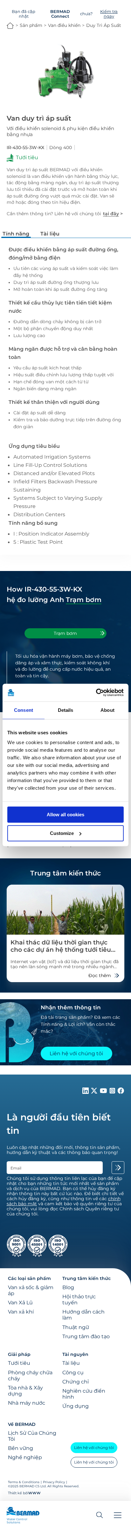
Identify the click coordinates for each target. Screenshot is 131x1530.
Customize (62, 833)
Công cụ (73, 1373)
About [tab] (107, 710)
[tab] (65, 633)
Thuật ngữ (75, 1327)
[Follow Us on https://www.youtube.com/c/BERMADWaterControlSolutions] (104, 1092)
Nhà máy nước (26, 1403)
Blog (68, 1287)
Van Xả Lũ (20, 1303)
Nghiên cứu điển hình (83, 1394)
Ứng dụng (75, 1406)
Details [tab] (65, 710)
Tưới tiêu (19, 1363)
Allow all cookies (65, 814)
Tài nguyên (75, 1354)
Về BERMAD (22, 1424)
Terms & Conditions (24, 1482)
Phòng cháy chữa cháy (30, 1376)
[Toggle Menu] (117, 1515)
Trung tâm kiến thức (86, 1278)
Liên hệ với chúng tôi (94, 1447)
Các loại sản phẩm (29, 1278)
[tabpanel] (65, 675)
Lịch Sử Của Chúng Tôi (32, 1436)
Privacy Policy (54, 1482)
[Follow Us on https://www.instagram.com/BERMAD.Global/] (112, 1092)
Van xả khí (21, 1312)
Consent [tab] (23, 710)
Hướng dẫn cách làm (83, 1315)
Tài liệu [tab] (49, 233)
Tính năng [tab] (16, 233)
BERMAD (10, 25)
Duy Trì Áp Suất (103, 25)
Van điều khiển (64, 25)
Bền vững (20, 1448)
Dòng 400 (60, 147)
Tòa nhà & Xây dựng (25, 1391)
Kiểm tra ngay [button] (109, 14)
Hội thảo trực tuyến (79, 1300)
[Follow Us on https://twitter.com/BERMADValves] (95, 1092)
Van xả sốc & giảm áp (30, 1290)
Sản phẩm (31, 25)
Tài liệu (71, 1363)
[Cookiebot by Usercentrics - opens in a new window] (96, 692)
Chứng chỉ (75, 1382)
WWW (34, 1493)
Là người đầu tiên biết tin (59, 1124)
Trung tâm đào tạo (86, 1336)
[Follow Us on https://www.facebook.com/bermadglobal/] (121, 1092)
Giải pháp (19, 1354)
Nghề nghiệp (25, 1457)
